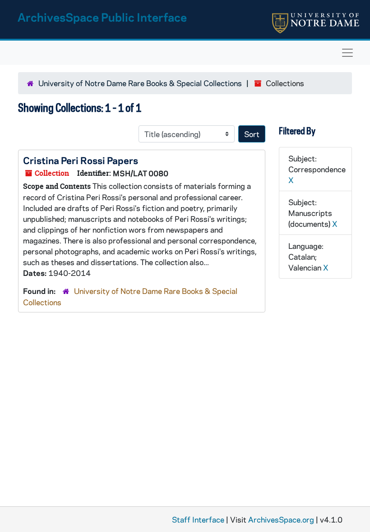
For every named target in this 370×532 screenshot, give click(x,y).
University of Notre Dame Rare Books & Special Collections (140, 83)
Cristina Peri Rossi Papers (80, 160)
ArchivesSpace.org (281, 519)
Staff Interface (198, 519)
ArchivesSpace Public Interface (102, 16)
